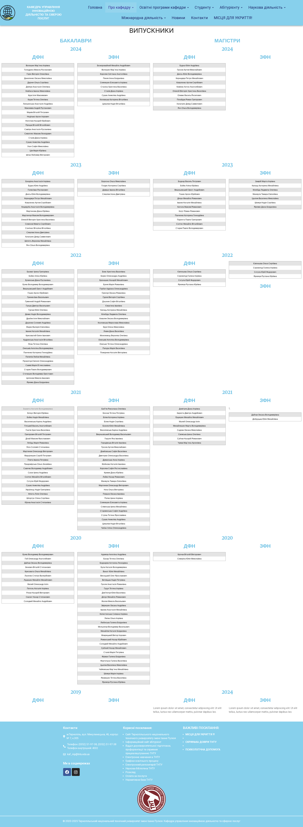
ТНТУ (153, 753)
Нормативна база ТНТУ (139, 779)
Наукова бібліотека (136, 768)
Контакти (199, 18)
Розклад (130, 772)
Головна (95, 7)
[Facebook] (67, 772)
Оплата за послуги (136, 776)
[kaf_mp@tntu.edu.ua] (91, 755)
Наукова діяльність (265, 7)
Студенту (203, 7)
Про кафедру (119, 7)
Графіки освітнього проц (139, 760)
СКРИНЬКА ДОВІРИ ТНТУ (201, 741)
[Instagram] (76, 772)
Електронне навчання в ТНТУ (142, 757)
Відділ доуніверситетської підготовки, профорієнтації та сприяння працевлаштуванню (148, 749)
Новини (178, 18)
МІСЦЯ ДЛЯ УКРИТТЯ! (233, 18)
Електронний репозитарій (140, 764)
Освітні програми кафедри (163, 7)
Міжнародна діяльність (142, 18)
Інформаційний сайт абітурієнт (143, 741)
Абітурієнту (229, 7)
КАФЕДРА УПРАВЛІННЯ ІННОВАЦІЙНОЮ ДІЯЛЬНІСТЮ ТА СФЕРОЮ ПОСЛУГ (43, 12)
